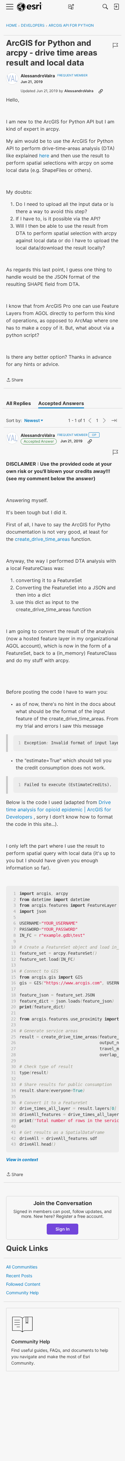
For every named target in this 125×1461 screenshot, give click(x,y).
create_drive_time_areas (42, 539)
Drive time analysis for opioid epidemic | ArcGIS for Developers (58, 809)
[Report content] (115, 45)
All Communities (21, 1266)
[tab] (18, 403)
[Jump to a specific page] (114, 420)
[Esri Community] (29, 7)
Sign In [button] (63, 1228)
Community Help (22, 1292)
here (44, 155)
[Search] (105, 6)
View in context (22, 1159)
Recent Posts (19, 1275)
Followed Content (23, 1284)
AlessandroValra (38, 75)
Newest (32, 421)
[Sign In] (116, 6)
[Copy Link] (100, 91)
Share (14, 380)
